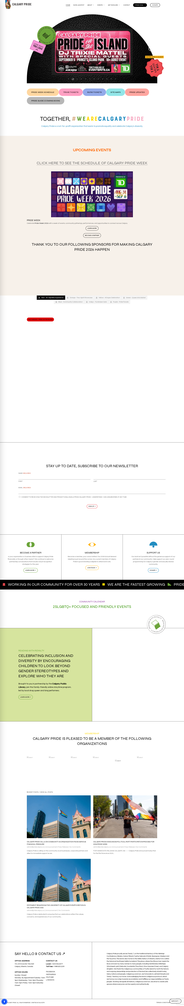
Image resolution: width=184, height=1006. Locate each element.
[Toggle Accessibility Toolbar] (4, 1001)
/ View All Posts (45, 792)
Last (95, 481)
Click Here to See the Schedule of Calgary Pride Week (92, 163)
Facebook (50, 972)
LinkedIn (50, 980)
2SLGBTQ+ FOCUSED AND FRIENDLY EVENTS (92, 606)
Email (24, 488)
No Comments (74, 847)
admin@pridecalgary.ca (35, 847)
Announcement (51, 847)
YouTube (50, 977)
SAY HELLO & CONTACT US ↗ (40, 953)
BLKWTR (42, 1002)
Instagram (51, 974)
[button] (43, 92)
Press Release (63, 847)
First (20, 481)
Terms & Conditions (163, 1002)
